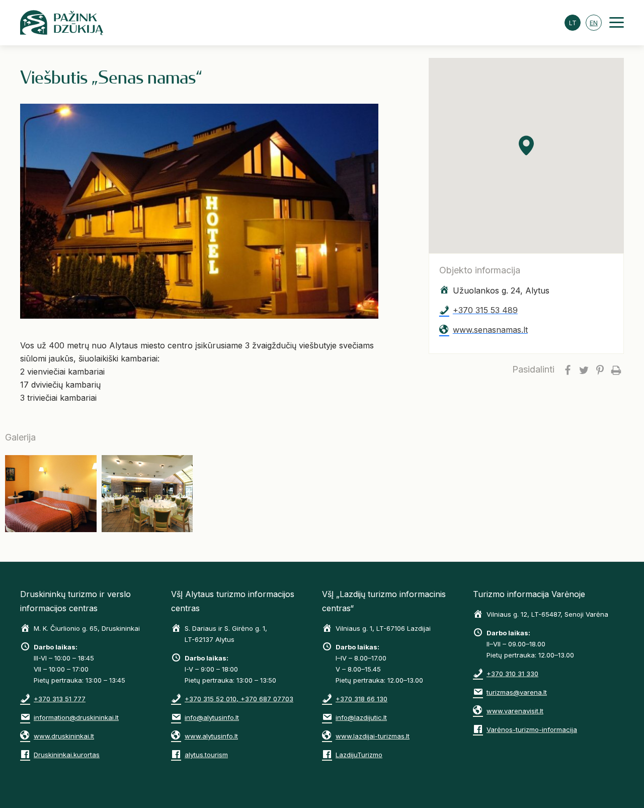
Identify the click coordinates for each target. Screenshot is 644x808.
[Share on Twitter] (584, 369)
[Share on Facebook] (567, 369)
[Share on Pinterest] (600, 369)
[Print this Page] (616, 369)
